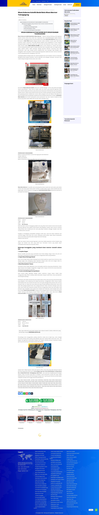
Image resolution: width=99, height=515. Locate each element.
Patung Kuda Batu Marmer (71, 495)
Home (33, 1)
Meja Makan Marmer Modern (41, 485)
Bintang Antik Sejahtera (49, 512)
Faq (47, 1)
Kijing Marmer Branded (39, 455)
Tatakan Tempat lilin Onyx (56, 485)
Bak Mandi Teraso (70, 466)
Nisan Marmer (69, 491)
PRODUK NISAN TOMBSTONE (26, 9)
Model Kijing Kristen (54, 506)
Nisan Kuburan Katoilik (33, 45)
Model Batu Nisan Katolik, (49, 380)
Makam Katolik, (42, 383)
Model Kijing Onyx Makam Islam (57, 477)
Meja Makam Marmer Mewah (41, 478)
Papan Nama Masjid (70, 451)
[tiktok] (80, 1)
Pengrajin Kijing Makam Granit (41, 466)
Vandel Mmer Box (70, 472)
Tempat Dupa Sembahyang (72, 506)
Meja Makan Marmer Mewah (56, 496)
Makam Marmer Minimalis (71, 483)
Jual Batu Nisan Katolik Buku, (37, 380)
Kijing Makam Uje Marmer (40, 464)
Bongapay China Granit (40, 468)
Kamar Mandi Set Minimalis (72, 503)
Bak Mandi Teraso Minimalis (40, 503)
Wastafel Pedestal (70, 464)
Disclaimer (44, 1)
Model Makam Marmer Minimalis (41, 459)
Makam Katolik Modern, (34, 383)
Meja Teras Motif (70, 493)
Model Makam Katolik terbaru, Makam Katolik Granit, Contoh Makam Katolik (75, 29)
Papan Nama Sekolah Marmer (57, 490)
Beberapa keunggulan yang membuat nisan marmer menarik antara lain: (37, 23)
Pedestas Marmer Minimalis (40, 483)
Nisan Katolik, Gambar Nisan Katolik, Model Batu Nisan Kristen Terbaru (75, 47)
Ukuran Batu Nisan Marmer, (47, 386)
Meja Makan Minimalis (39, 482)
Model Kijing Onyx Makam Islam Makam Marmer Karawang (74, 75)
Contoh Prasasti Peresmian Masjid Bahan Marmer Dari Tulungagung (74, 58)
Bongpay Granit (69, 459)
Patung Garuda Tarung (40, 497)
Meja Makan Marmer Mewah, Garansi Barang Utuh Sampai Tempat (74, 64)
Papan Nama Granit (70, 476)
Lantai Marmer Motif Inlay (56, 453)
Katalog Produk (58, 4)
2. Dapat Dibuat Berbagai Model (30, 26)
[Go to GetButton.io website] (96, 513)
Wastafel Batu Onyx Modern (40, 501)
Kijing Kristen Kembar (39, 493)
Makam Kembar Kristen (71, 501)
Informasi (39, 4)
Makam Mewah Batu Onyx (40, 451)
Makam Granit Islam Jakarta (41, 504)
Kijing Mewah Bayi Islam (55, 481)
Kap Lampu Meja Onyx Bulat (40, 491)
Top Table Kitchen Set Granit (41, 499)
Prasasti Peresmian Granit (40, 462)
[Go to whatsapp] (96, 509)
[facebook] (71, 1)
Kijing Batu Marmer (70, 474)
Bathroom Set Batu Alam (56, 460)
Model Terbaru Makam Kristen (57, 451)
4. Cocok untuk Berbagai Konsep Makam (32, 30)
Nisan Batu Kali (69, 468)
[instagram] (78, 1)
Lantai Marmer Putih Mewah (40, 489)
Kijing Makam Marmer (55, 500)
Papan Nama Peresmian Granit (72, 453)
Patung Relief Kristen (55, 475)
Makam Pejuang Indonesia (40, 457)
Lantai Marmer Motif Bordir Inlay (41, 487)
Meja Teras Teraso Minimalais (41, 474)
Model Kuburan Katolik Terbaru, (31, 381)
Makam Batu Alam (70, 455)
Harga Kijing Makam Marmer (56, 492)
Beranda (19, 9)
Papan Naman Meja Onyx (40, 480)
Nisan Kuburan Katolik (39, 453)
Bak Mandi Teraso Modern (56, 462)
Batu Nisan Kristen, (58, 383)
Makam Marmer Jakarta (71, 457)
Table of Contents (22, 19)
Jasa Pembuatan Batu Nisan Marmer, (35, 384)
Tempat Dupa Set (70, 504)
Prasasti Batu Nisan (70, 470)
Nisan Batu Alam (54, 494)
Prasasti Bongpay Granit (40, 476)
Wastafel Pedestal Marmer (72, 462)
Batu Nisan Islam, (49, 383)
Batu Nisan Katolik (70, 482)
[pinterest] (69, 1)
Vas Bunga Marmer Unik (40, 470)
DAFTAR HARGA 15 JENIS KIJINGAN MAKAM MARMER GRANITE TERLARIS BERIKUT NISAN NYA (75, 24)
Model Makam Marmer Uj (34, 332)
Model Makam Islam (55, 504)
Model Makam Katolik (55, 468)
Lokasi (64, 4)
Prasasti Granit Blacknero (56, 455)
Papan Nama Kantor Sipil (71, 478)
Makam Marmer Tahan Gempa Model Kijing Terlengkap (75, 35)
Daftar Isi (70, 4)
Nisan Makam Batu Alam (71, 485)
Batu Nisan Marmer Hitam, (26, 387)
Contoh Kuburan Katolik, (23, 383)
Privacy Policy (38, 1)
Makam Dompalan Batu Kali (56, 483)
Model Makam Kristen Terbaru (57, 502)
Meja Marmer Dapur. (70, 480)
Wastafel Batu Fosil (55, 469)
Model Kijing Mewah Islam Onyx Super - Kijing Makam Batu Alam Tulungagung (74, 69)
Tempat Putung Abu (39, 495)
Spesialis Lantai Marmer (55, 489)
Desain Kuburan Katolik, (43, 381)
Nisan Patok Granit (54, 498)
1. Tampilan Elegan (27, 25)
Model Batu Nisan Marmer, (35, 386)
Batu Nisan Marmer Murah (37, 387)
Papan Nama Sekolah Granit (56, 471)
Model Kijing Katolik (54, 466)
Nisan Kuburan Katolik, (25, 380)
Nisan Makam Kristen (70, 489)
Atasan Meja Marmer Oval (71, 461)
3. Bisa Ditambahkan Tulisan (29, 28)
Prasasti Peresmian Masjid (56, 487)
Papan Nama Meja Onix (71, 497)
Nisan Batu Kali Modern (39, 461)
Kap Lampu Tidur (69, 499)
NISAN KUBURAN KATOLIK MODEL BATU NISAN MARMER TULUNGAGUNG (34, 22)
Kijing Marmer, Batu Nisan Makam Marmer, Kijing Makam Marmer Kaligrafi (74, 52)
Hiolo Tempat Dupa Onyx (40, 472)
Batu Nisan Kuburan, (22, 384)
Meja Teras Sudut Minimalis (56, 464)
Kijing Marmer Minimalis (71, 487)
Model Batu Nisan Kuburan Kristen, (50, 384)
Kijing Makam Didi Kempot (56, 473)
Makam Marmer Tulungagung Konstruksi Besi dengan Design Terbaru (73, 41)
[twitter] (75, 1)
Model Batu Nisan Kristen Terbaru (57, 479)
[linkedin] (73, 1)
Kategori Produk (48, 4)
